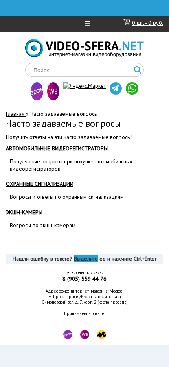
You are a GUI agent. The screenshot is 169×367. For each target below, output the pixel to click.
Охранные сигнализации (39, 183)
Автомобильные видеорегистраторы (57, 148)
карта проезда (113, 302)
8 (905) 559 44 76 (84, 278)
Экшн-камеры (24, 212)
